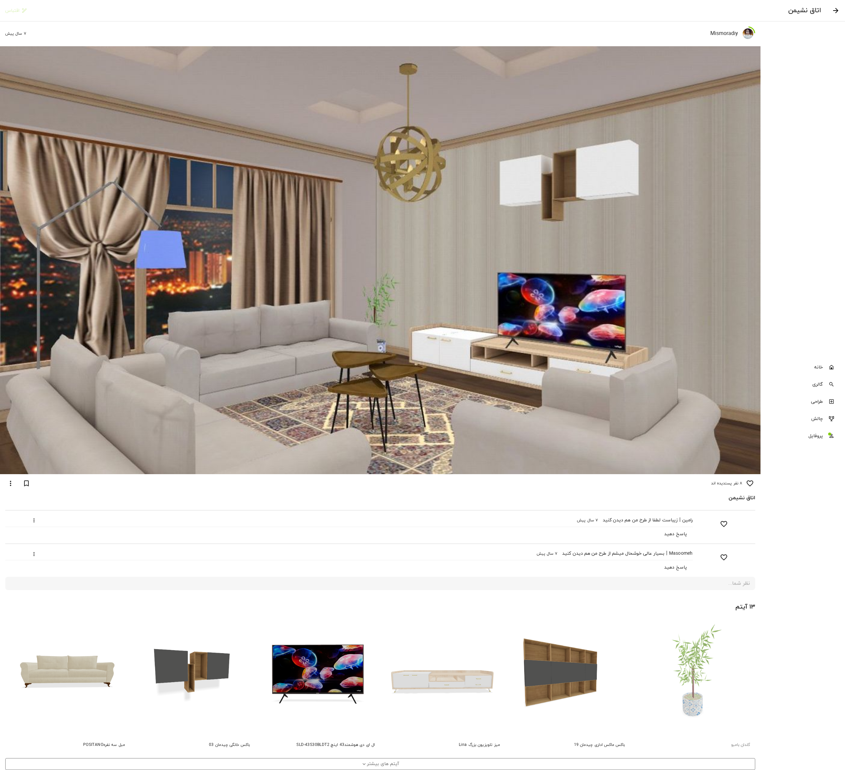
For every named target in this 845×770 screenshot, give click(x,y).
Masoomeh (681, 553)
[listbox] (802, 402)
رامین (687, 520)
